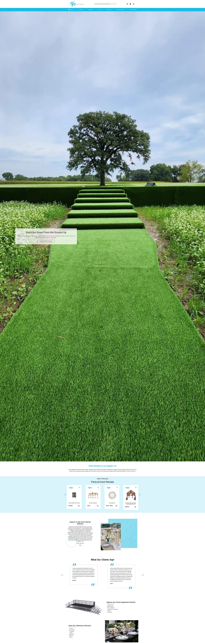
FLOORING (109, 612)
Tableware (90, 9)
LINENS (71, 632)
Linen (100, 9)
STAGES (109, 610)
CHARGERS (71, 634)
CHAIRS (71, 637)
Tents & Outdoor (133, 9)
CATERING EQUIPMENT (112, 609)
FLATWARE (71, 631)
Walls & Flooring (120, 9)
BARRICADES (110, 606)
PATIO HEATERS (111, 607)
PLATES (71, 628)
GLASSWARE (72, 629)
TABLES (71, 635)
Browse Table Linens (159, 241)
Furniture (81, 9)
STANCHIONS (110, 605)
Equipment (109, 9)
